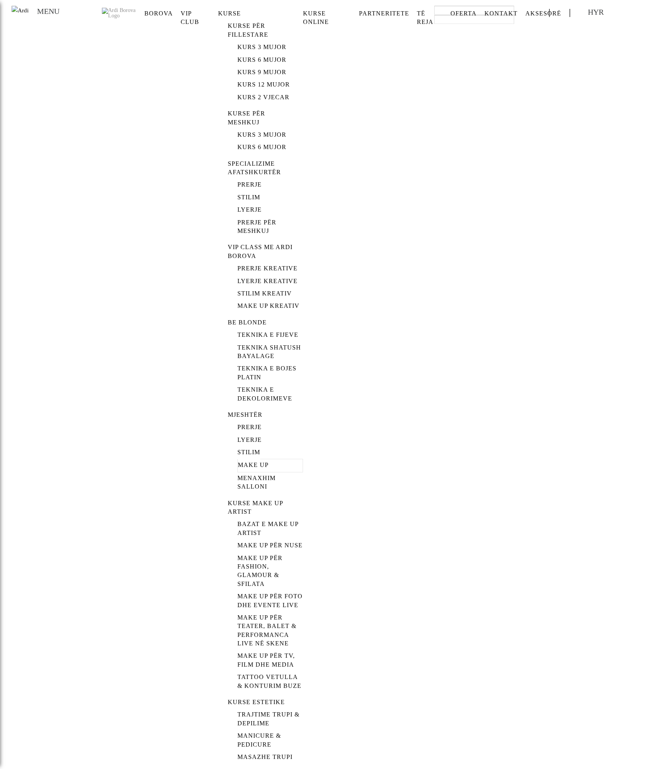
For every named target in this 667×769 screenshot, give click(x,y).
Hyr (596, 12)
